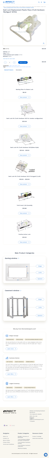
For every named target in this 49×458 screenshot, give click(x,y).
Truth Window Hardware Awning (12, 6)
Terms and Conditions (8, 444)
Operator (40, 278)
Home (4, 6)
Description (19, 70)
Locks (40, 272)
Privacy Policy (6, 442)
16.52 (7, 66)
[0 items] (44, 2)
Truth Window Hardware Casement (24, 446)
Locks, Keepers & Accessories (25, 6)
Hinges (40, 266)
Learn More (10, 374)
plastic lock (18, 66)
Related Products (8, 70)
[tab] (9, 70)
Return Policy (6, 440)
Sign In (42, 2)
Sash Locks (43, 6)
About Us (5, 436)
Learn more (10, 348)
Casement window (12, 290)
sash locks (28, 66)
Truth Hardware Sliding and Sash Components (24, 440)
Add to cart (23, 62)
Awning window (11, 258)
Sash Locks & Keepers (36, 6)
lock (12, 66)
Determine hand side (37, 438)
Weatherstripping (22, 448)
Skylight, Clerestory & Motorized (23, 437)
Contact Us (6, 438)
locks (15, 66)
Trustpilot (32, 421)
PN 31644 (24, 66)
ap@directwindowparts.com (37, 419)
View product (23, 97)
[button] (44, 43)
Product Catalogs (36, 436)
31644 (10, 66)
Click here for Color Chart (9, 58)
